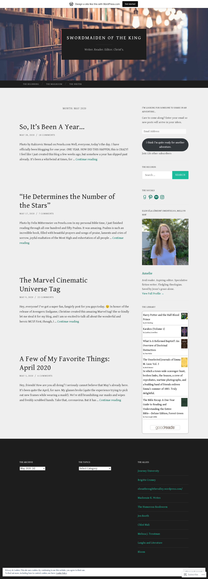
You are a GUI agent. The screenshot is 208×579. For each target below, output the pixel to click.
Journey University (148, 470)
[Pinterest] (150, 197)
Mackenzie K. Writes (149, 497)
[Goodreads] (144, 197)
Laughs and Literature (150, 542)
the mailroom (54, 84)
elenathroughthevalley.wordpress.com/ (160, 489)
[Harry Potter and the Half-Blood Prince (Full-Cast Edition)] (184, 318)
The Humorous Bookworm (152, 507)
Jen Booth (143, 515)
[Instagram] (162, 197)
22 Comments (46, 297)
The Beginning (31, 84)
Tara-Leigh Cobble (151, 417)
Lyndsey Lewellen (151, 333)
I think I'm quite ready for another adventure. (165, 145)
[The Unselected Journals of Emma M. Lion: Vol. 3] (184, 366)
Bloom (141, 552)
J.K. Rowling (149, 323)
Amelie (147, 273)
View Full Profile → (153, 293)
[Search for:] (165, 175)
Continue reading (86, 159)
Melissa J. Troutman (149, 533)
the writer (75, 84)
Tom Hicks (148, 354)
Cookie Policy (61, 573)
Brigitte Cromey (147, 480)
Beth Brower (149, 368)
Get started (130, 4)
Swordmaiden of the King (104, 38)
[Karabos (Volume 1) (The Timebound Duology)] (184, 335)
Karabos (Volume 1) (154, 329)
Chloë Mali (144, 524)
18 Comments (47, 135)
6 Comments (45, 376)
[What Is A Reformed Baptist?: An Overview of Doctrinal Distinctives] (184, 347)
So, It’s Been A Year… (52, 127)
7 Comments (46, 213)
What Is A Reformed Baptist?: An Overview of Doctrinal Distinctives (161, 346)
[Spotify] (156, 197)
